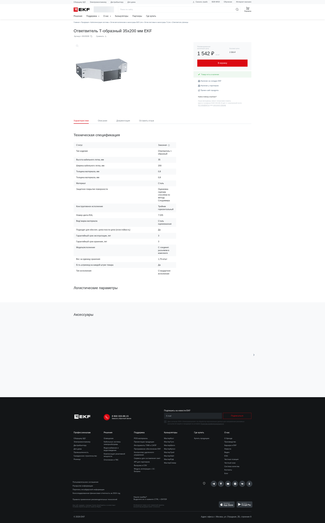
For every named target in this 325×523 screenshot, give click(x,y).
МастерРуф (169, 459)
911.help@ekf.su (204, 105)
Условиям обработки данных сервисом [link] (84, 506)
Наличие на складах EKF (211, 81)
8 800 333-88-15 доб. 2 (219, 103)
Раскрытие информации (83, 486)
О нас (106, 16)
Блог (226, 473)
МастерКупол (169, 449)
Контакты (228, 470)
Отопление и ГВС (111, 460)
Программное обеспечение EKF (147, 449)
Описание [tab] (102, 121)
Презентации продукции (144, 442)
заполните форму (219, 105)
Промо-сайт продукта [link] (209, 90)
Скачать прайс (201, 2)
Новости (227, 449)
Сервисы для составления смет (147, 458)
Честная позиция (231, 459)
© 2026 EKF (79, 517)
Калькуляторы (121, 16)
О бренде (228, 438)
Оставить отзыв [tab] (146, 121)
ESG (226, 456)
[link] (214, 484)
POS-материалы (141, 438)
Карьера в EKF (230, 445)
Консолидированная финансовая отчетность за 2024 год (96, 493)
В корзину (88, 381)
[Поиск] (237, 9)
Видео (227, 452)
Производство (230, 442)
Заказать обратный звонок (121, 418)
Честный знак (229, 463)
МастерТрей (169, 452)
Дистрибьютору (117, 2)
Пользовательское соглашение (85, 482)
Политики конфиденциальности (212, 424)
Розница (77, 459)
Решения (78, 16)
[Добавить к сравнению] (111, 381)
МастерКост (169, 438)
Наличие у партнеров (209, 86)
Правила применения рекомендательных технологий (95, 499)
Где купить (151, 16)
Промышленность (81, 452)
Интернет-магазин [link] (243, 2)
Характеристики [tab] (81, 121)
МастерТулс (169, 442)
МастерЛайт (169, 456)
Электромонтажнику (98, 2)
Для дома (131, 2)
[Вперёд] (253, 354)
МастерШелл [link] (169, 445)
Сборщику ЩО (80, 2)
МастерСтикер (170, 463)
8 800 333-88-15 (120, 416)
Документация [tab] (123, 121)
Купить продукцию (201, 438)
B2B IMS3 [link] (216, 2)
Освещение (108, 438)
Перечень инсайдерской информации (88, 489)
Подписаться (237, 416)
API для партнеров (142, 462)
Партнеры (137, 16)
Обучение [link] (228, 2)
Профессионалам (82, 432)
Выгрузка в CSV (140, 465)
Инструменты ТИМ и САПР (145, 445)
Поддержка (92, 16)
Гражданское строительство (85, 456)
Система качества (231, 466)
